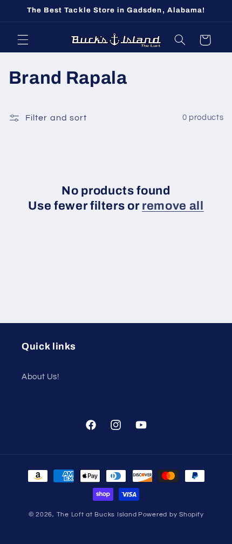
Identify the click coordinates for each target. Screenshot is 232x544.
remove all (173, 205)
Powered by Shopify (170, 515)
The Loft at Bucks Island (97, 515)
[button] (22, 40)
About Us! (40, 377)
